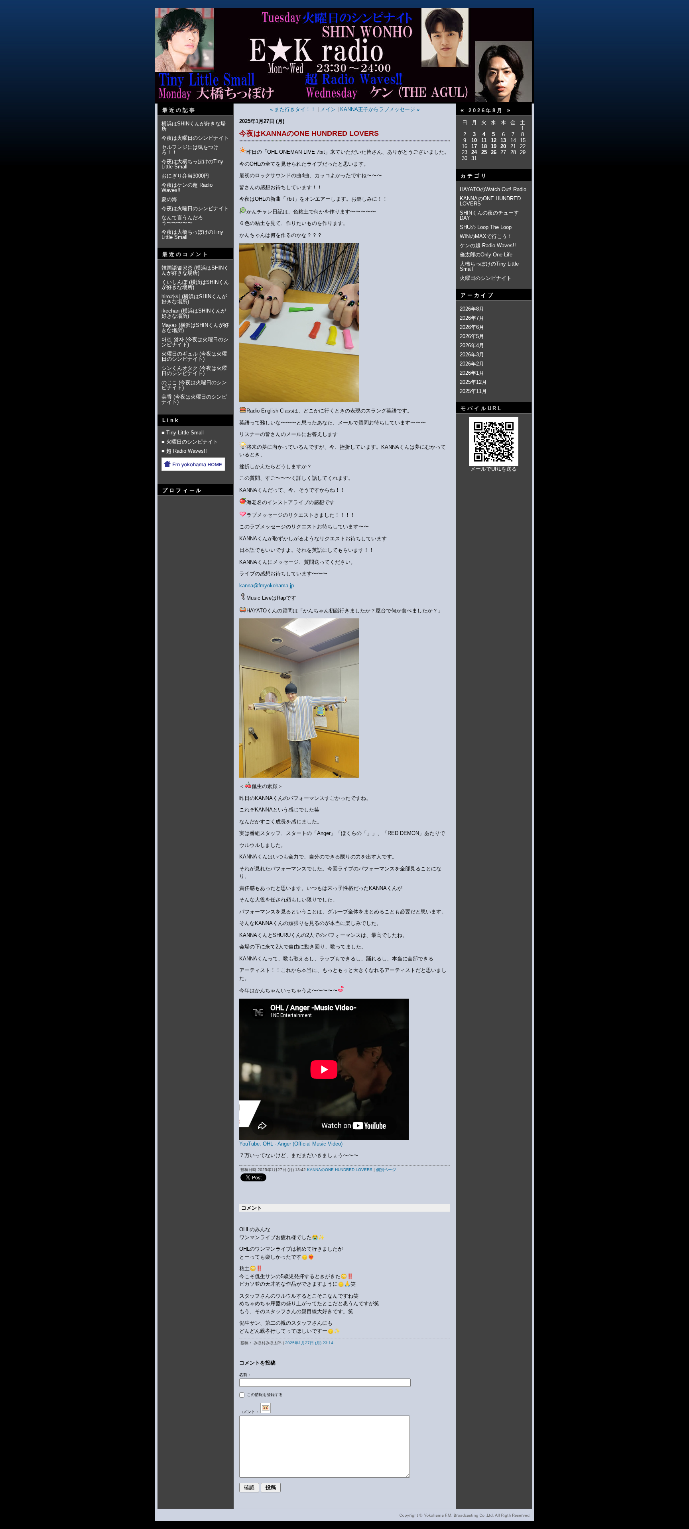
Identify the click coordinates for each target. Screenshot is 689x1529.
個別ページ (386, 1169)
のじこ (169, 382)
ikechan (170, 311)
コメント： (249, 1412)
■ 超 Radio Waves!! (184, 451)
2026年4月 (472, 345)
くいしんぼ (174, 282)
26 (493, 152)
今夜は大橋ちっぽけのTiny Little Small (192, 164)
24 (474, 152)
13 (503, 140)
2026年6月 (472, 327)
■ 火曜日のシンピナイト (189, 442)
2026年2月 (472, 364)
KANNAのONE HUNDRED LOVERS (339, 1169)
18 (484, 146)
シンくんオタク (179, 368)
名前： (245, 1375)
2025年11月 (473, 391)
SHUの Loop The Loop (486, 227)
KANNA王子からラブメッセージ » (379, 109)
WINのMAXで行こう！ (486, 236)
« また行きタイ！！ (293, 109)
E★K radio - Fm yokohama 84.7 (344, 61)
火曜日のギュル (179, 354)
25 (484, 152)
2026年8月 (472, 309)
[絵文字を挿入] (265, 1412)
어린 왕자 (172, 339)
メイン (328, 109)
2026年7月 (472, 318)
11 (483, 140)
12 (493, 140)
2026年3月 (472, 355)
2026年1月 (472, 373)
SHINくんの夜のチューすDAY (489, 215)
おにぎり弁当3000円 (185, 176)
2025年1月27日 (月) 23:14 (309, 1343)
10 (474, 140)
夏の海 (169, 199)
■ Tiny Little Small (182, 433)
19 (493, 146)
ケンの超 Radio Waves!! (488, 245)
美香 (166, 397)
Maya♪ (169, 325)
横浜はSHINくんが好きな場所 (193, 126)
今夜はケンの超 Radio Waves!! (187, 187)
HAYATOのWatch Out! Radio (493, 189)
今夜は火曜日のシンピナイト (195, 138)
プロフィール (182, 490)
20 (503, 146)
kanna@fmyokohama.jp (266, 586)
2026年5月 (472, 336)
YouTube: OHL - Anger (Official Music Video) (291, 1144)
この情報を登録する (264, 1394)
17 (474, 146)
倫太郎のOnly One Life (486, 255)
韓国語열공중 (177, 268)
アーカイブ (477, 295)
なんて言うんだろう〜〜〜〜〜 (182, 220)
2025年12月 (473, 382)
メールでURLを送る (493, 469)
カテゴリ (474, 176)
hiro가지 (170, 296)
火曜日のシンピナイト (486, 278)
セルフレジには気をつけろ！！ (190, 149)
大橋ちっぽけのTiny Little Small (489, 266)
